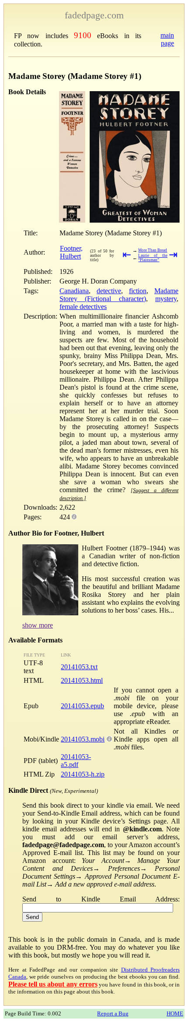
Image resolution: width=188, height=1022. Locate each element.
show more (37, 625)
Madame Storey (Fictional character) (118, 294)
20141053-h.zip (82, 774)
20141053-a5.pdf (76, 760)
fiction (137, 291)
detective (109, 291)
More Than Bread (152, 250)
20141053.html (82, 680)
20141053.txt (79, 667)
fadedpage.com (94, 15)
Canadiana (74, 291)
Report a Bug (113, 1013)
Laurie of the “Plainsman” (152, 257)
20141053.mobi (82, 739)
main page (167, 39)
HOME (175, 1013)
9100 (82, 35)
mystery (166, 298)
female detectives (83, 306)
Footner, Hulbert (71, 252)
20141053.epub (82, 706)
